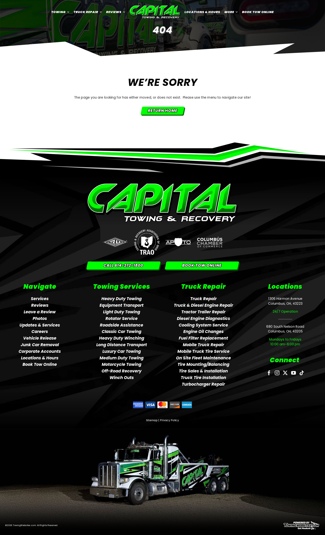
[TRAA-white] (115, 238)
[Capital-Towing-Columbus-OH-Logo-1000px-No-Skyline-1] (162, 184)
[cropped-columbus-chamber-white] (209, 238)
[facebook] (269, 372)
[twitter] (285, 372)
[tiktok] (301, 372)
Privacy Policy (169, 420)
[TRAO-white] (146, 231)
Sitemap (152, 420)
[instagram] (277, 372)
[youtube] (293, 372)
